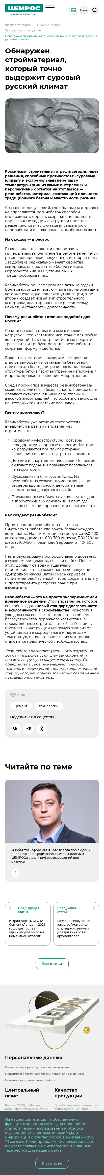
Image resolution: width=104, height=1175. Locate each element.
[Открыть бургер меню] (50, 6)
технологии (49, 706)
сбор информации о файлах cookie (41, 1134)
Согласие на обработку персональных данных (38, 1067)
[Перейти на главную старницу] (24, 10)
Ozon (84, 10)
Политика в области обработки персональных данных (44, 1074)
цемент (21, 706)
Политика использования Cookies (30, 1080)
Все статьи (52, 963)
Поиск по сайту (94, 10)
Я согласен (52, 1163)
